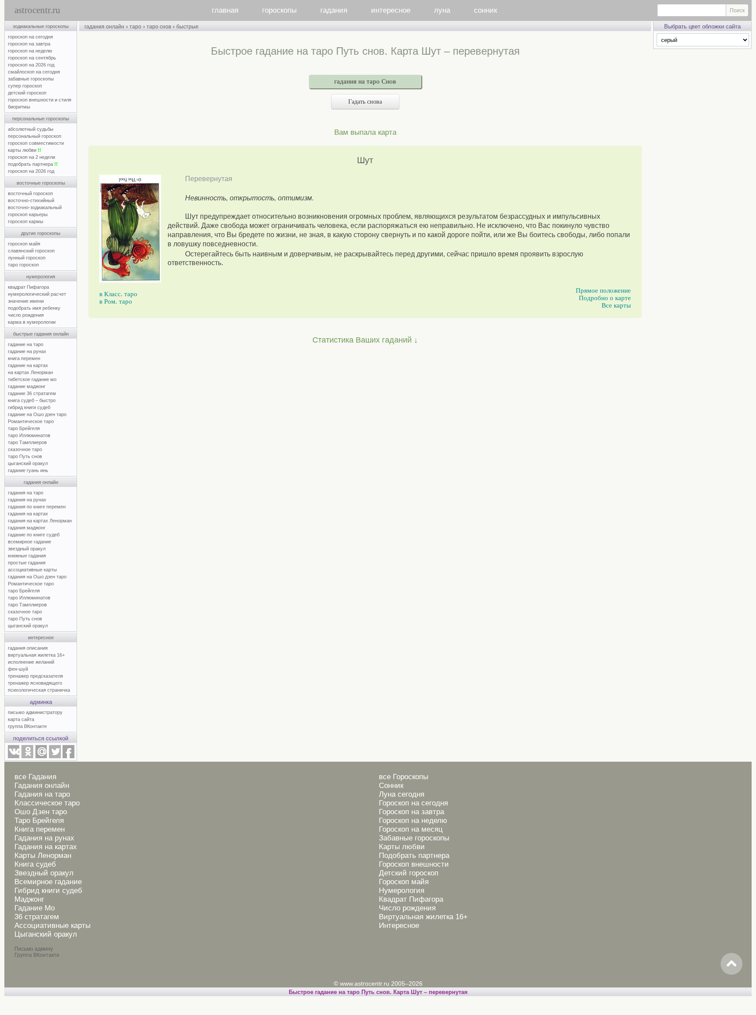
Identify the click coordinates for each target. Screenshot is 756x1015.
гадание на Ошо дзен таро (37, 414)
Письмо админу (33, 949)
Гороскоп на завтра (411, 812)
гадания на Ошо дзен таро (37, 576)
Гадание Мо (34, 908)
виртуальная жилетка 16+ (36, 655)
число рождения (26, 315)
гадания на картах (28, 513)
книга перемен (24, 358)
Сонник (391, 785)
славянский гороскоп (31, 250)
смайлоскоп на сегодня (34, 71)
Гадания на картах (45, 847)
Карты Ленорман (42, 855)
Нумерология (401, 890)
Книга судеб (35, 864)
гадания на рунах (27, 499)
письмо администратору (35, 712)
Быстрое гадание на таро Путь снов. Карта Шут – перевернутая (378, 992)
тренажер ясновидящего (35, 683)
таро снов (159, 27)
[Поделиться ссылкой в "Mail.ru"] (41, 756)
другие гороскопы (40, 233)
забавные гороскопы (31, 78)
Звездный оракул (44, 873)
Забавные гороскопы (414, 838)
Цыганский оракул (45, 934)
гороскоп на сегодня (30, 36)
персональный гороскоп (34, 136)
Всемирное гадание (48, 882)
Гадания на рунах (44, 838)
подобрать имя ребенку (34, 308)
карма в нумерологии (32, 322)
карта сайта (21, 719)
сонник (485, 10)
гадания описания (28, 648)
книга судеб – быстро (32, 400)
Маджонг (29, 899)
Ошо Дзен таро (40, 812)
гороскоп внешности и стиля (39, 99)
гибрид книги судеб (29, 407)
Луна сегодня (401, 794)
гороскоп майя (24, 243)
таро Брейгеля (24, 428)
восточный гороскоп (30, 193)
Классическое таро (47, 803)
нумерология (40, 276)
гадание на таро (25, 344)
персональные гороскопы (40, 118)
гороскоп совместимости (36, 143)
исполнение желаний (31, 662)
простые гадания (27, 562)
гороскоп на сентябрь (32, 57)
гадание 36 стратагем (32, 393)
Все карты (616, 305)
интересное (390, 10)
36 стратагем (36, 917)
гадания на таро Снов (365, 81)
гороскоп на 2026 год (31, 64)
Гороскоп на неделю (413, 820)
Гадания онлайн (41, 785)
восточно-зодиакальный (35, 207)
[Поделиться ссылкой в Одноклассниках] (27, 756)
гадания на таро (25, 492)
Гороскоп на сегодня (413, 803)
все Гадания (35, 777)
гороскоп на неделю (30, 50)
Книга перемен (39, 829)
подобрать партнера (33, 164)
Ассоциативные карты (52, 925)
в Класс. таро (118, 294)
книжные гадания (27, 555)
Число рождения (407, 908)
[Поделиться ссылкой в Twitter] (54, 756)
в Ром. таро (115, 301)
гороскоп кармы (25, 221)
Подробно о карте (605, 297)
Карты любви (402, 847)
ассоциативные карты (32, 569)
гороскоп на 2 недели (31, 157)
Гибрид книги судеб (48, 890)
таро (135, 27)
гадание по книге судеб (34, 534)
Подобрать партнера (414, 855)
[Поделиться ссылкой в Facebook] (68, 756)
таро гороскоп (23, 264)
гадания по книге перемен (37, 506)
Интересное (399, 925)
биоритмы (19, 106)
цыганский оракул (28, 463)
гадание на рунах (27, 351)
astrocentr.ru (37, 10)
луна (442, 10)
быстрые (187, 27)
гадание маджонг (27, 386)
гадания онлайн (41, 482)
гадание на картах (28, 365)
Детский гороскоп (408, 873)
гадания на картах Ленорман (41, 520)
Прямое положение (603, 290)
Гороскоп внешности (414, 864)
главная (225, 10)
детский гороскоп (27, 92)
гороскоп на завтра (29, 43)
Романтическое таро (31, 421)
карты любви (24, 150)
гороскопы (279, 10)
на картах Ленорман (30, 372)
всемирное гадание (29, 541)
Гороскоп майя (404, 882)
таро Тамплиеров (27, 442)
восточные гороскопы (41, 183)
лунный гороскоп (27, 257)
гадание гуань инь (28, 470)
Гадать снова (365, 101)
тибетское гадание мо (32, 379)
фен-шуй (18, 669)
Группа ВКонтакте (37, 955)
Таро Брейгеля (39, 820)
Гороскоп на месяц (411, 829)
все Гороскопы (403, 777)
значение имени (26, 301)
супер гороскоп (25, 85)
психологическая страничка (39, 690)
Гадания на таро (42, 794)
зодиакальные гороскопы (41, 26)
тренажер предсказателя (35, 676)
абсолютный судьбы (30, 129)
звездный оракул (27, 548)
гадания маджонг (27, 527)
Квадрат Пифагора (411, 899)
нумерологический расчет (37, 294)
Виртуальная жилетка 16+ (423, 917)
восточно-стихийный (31, 200)
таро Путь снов (25, 456)
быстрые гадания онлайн (41, 333)
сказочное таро (25, 449)
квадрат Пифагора (28, 287)
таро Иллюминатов (29, 435)
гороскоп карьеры (28, 214)
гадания (333, 10)
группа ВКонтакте (27, 726)
